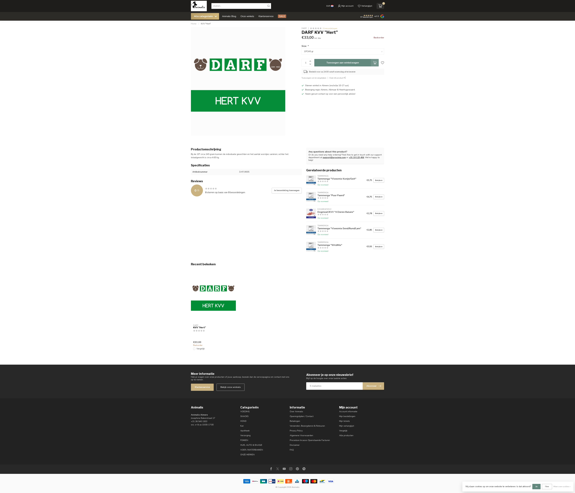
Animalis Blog (229, 16)
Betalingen (295, 421)
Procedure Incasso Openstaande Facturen (310, 440)
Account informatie (348, 411)
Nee (547, 486)
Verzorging (245, 435)
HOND (243, 421)
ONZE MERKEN (247, 454)
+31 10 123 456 (356, 157)
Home (193, 23)
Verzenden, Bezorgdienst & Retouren (307, 425)
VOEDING (245, 411)
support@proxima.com (334, 157)
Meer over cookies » (562, 486)
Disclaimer (295, 445)
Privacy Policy (296, 430)
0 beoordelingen (330, 28)
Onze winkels (247, 16)
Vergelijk (200, 349)
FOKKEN (244, 440)
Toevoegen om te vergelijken (314, 78)
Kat (241, 425)
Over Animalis (296, 411)
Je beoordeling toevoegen (286, 190)
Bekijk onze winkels (230, 387)
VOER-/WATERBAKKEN (251, 449)
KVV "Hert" (206, 23)
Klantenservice (266, 16)
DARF (304, 28)
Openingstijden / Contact (301, 416)
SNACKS (244, 416)
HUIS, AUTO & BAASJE (251, 445)
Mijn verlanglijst (346, 425)
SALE (282, 16)
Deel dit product (336, 78)
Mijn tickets (344, 421)
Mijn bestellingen (347, 416)
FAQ (292, 449)
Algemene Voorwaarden (301, 435)
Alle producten (346, 435)
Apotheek (245, 430)
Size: (305, 46)
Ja (536, 486)
